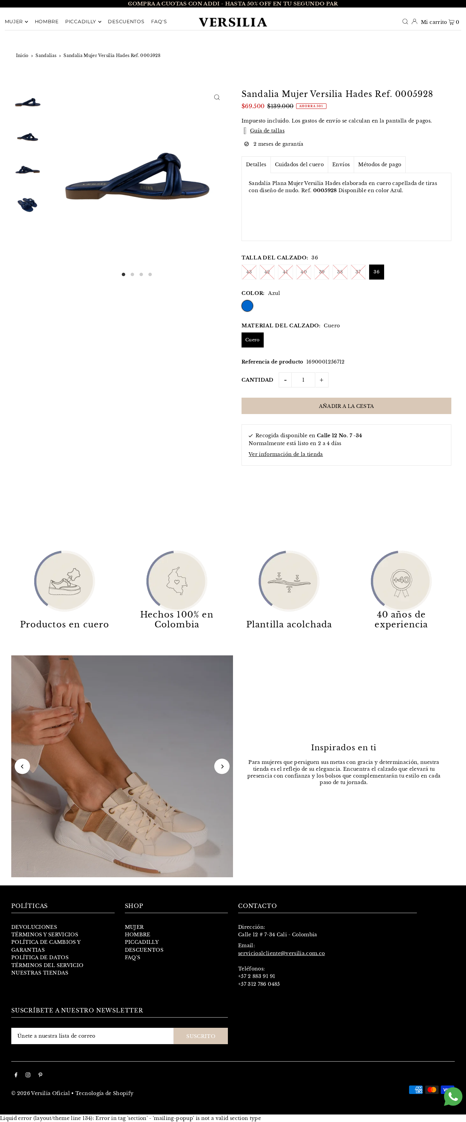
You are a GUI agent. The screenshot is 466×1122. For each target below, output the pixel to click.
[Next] (335, 3)
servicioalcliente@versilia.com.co (281, 953)
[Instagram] (28, 1075)
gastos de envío (321, 121)
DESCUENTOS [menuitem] (126, 22)
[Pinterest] (40, 1075)
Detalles (256, 164)
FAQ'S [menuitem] (159, 22)
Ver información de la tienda (286, 454)
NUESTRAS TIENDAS (40, 973)
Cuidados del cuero (299, 164)
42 (267, 272)
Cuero (252, 340)
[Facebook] (16, 1075)
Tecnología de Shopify (104, 1093)
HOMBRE (137, 935)
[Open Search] (405, 21)
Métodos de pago (379, 164)
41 (285, 272)
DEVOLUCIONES (34, 927)
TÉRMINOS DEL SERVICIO (47, 965)
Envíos (341, 164)
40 (304, 272)
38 (340, 272)
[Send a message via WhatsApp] (453, 1096)
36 (376, 272)
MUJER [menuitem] (14, 22)
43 (249, 272)
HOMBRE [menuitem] (47, 22)
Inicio (22, 55)
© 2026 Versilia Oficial (40, 1093)
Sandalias (45, 55)
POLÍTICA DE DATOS (40, 957)
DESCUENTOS (144, 950)
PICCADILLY (142, 942)
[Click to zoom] (216, 97)
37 (358, 272)
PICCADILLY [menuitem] (80, 22)
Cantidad (258, 380)
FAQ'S (133, 957)
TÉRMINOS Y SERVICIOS (44, 935)
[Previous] (131, 3)
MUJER (134, 927)
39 (322, 272)
